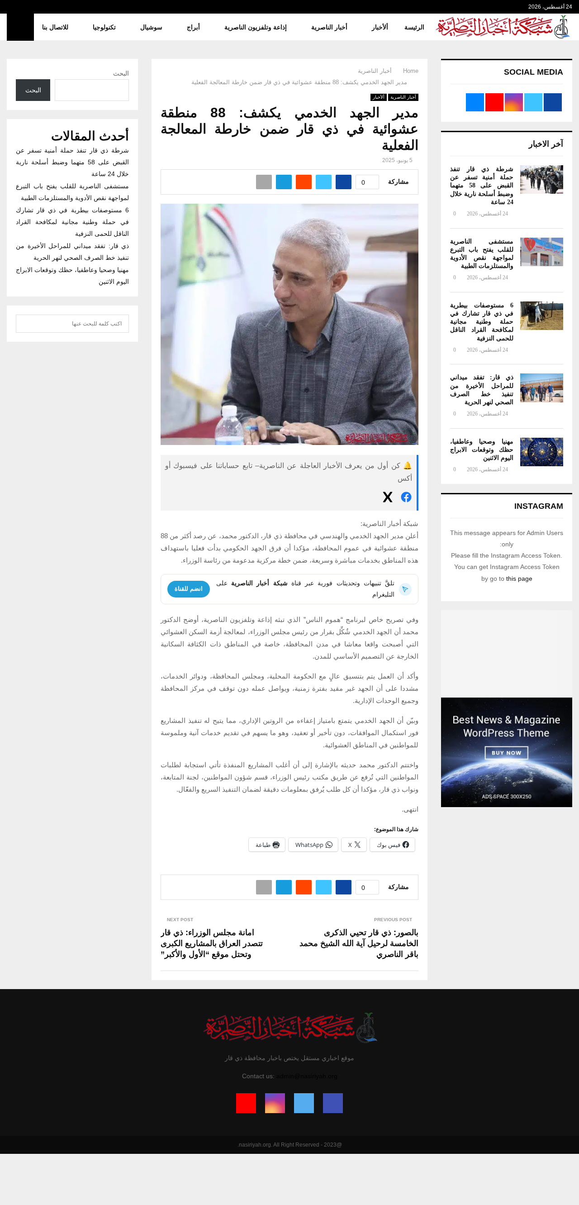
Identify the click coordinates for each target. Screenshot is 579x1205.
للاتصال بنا (55, 27)
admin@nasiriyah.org (306, 1076)
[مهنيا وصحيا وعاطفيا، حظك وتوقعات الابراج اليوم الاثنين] (541, 452)
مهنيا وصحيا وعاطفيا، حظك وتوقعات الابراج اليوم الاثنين (481, 449)
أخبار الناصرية (329, 27)
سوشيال (151, 27)
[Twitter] (304, 1103)
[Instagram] (275, 1103)
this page (519, 578)
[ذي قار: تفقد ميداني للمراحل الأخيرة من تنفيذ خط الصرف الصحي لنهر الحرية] (541, 387)
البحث (121, 73)
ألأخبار (380, 27)
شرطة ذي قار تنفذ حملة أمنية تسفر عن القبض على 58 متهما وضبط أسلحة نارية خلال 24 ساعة (481, 186)
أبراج (193, 27)
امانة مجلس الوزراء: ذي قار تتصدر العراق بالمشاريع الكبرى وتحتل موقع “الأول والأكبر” (212, 943)
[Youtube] (246, 1103)
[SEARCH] (25, 324)
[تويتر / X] (388, 499)
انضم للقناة (189, 588)
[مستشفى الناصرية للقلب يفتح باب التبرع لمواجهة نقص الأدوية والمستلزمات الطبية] (541, 252)
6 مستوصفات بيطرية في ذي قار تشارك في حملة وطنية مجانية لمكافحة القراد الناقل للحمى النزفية (481, 322)
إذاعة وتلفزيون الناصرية (255, 27)
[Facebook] (333, 1103)
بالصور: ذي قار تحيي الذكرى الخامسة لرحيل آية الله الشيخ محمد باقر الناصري (358, 943)
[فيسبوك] (406, 499)
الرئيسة (414, 27)
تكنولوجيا (104, 27)
